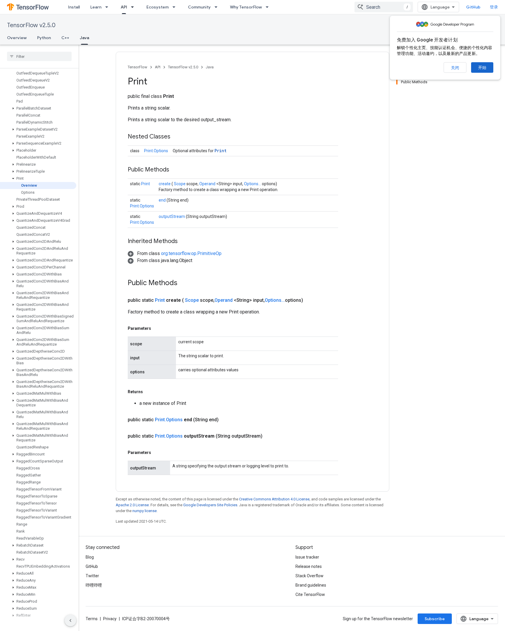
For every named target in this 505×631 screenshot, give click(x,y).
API (124, 7)
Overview (17, 37)
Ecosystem (157, 7)
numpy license (144, 511)
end (163, 200)
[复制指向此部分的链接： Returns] (149, 391)
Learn (95, 7)
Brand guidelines (310, 585)
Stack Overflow (309, 575)
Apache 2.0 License (132, 505)
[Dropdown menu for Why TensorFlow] (269, 7)
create (165, 183)
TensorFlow (137, 67)
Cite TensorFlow (310, 594)
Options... (253, 183)
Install (74, 7)
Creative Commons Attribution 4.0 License (274, 499)
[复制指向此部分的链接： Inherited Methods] (185, 241)
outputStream (172, 216)
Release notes (308, 566)
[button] (38, 108)
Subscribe (435, 618)
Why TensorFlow (246, 7)
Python (44, 37)
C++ (65, 37)
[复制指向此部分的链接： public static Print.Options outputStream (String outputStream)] (269, 436)
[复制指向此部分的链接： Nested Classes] (178, 137)
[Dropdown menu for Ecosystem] (176, 7)
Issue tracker (307, 557)
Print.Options (156, 150)
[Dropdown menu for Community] (218, 7)
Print (220, 150)
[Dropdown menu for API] (134, 7)
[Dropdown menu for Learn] (108, 7)
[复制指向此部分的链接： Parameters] (158, 328)
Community (199, 7)
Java (84, 37)
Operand (207, 183)
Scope (180, 183)
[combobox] (383, 7)
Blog (90, 557)
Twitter (92, 575)
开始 (482, 67)
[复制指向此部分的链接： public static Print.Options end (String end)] (225, 419)
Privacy (110, 618)
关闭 (455, 67)
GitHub (473, 7)
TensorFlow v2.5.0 (31, 25)
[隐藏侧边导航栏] (70, 620)
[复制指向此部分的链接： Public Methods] (176, 170)
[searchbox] (39, 56)
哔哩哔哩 (94, 585)
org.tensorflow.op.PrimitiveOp (191, 253)
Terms (92, 618)
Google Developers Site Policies (210, 505)
